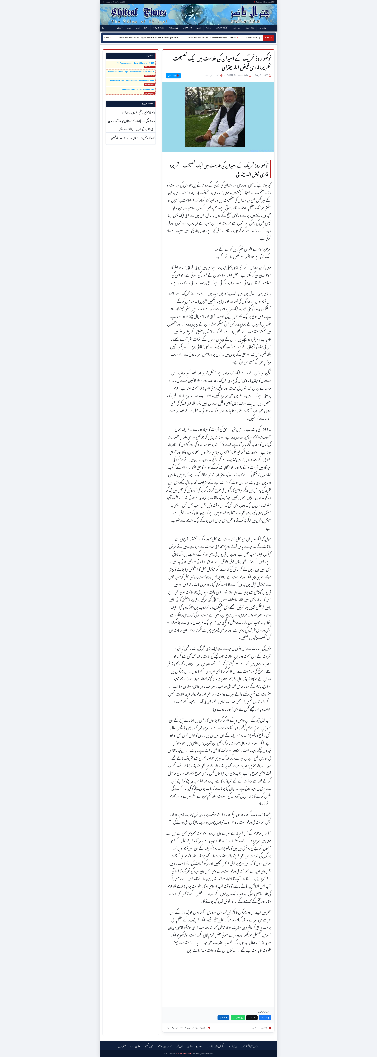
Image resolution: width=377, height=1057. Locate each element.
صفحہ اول (262, 28)
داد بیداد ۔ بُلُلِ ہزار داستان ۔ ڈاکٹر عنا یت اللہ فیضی (133, 137)
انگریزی (120, 28)
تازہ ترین (264, 1027)
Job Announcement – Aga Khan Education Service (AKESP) (126, 37)
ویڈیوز (146, 28)
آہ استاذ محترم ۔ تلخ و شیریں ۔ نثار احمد (138, 112)
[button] (103, 28)
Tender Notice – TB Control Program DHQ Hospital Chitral (131, 80)
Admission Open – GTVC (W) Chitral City (244, 37)
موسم (138, 28)
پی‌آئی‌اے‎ (233, 1046)
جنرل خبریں (236, 28)
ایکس (250, 1017)
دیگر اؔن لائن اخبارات (215, 1046)
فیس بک (264, 1017)
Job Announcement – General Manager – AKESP (189, 37)
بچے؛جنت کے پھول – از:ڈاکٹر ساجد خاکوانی (136, 129)
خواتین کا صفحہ (158, 28)
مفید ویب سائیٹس (194, 1046)
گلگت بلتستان (222, 28)
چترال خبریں (249, 28)
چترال (129, 28)
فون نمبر (179, 1046)
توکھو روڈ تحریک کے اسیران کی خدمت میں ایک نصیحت (186, 1027)
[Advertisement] (218, 983)
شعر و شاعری (187, 28)
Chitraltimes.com (184, 1053)
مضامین (209, 28)
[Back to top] (7, 1053)
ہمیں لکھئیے (149, 1046)
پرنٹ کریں (172, 75)
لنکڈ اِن (222, 1017)
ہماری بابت (135, 1046)
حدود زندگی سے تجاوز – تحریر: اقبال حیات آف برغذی (132, 120)
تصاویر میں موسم (165, 1046)
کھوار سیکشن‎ (174, 28)
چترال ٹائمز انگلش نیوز (250, 1046)
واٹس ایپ (236, 1017)
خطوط (198, 28)
